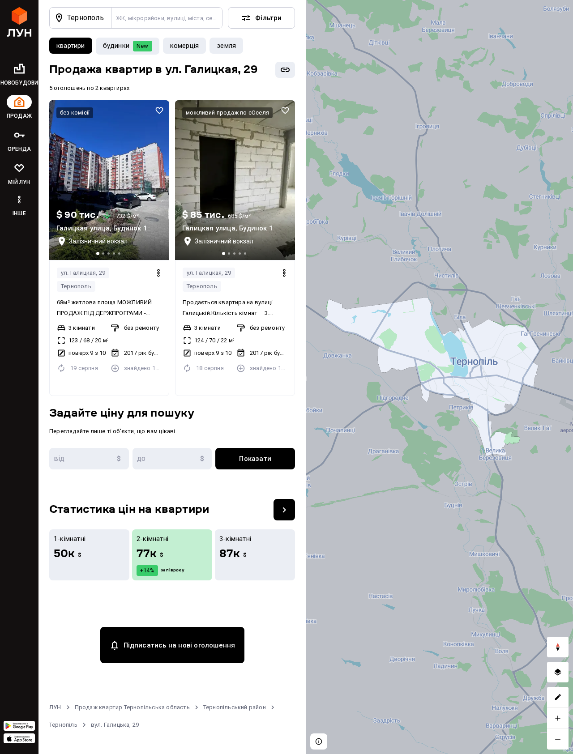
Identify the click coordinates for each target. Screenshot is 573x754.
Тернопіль (63, 724)
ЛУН (55, 707)
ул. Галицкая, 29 (83, 272)
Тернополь (76, 286)
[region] (439, 377)
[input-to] (172, 458)
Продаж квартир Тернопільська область (132, 707)
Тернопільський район (234, 707)
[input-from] (89, 458)
